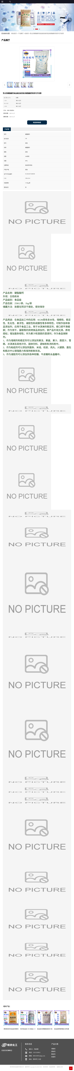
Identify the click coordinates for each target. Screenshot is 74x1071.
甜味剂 (53, 1051)
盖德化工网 (60, 1067)
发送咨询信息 (37, 122)
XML (40, 1067)
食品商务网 (52, 1067)
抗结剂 (27, 33)
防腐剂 (53, 1057)
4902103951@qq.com (39, 1056)
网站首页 (14, 33)
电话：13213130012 (34, 1052)
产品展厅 (21, 33)
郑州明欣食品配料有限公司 (17, 1067)
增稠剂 (53, 1048)
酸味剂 (53, 1054)
